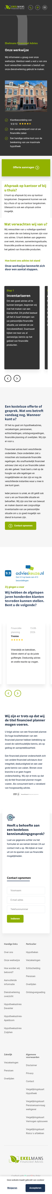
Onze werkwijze (12, 960)
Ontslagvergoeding (35, 992)
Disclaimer (31, 1065)
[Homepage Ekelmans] (14, 7)
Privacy (30, 1073)
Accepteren (35, 1188)
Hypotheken (32, 952)
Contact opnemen (23, 525)
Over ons (8, 952)
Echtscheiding (33, 968)
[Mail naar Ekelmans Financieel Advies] (37, 7)
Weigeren (12, 1188)
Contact (30, 1081)
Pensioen (30, 976)
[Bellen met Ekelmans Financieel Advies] (30, 7)
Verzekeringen (33, 960)
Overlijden (31, 984)
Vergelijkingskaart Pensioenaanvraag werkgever (35, 1105)
